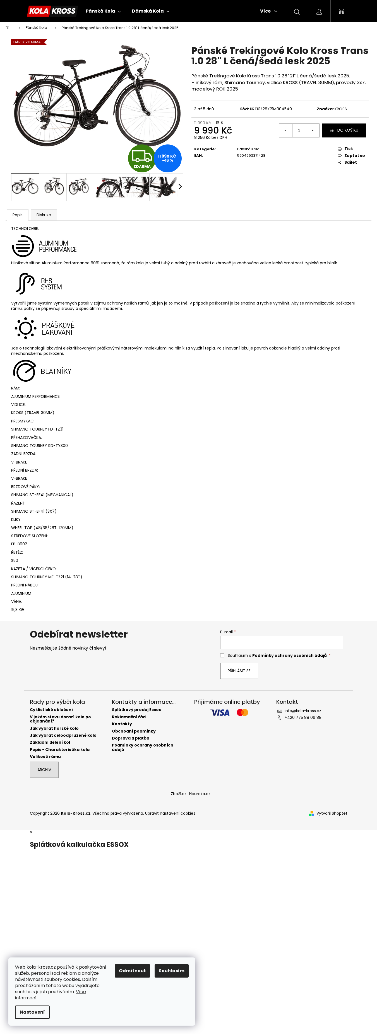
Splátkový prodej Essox (136, 710)
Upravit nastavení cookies (170, 813)
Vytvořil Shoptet (331, 813)
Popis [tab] (18, 215)
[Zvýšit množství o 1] (312, 130)
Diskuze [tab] (44, 215)
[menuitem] (103, 11)
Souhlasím (171, 971)
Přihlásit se (239, 671)
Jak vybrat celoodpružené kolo (63, 735)
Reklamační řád (129, 717)
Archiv (44, 769)
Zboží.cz (178, 794)
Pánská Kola (248, 149)
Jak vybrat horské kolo (54, 728)
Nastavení (32, 1012)
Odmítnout (132, 971)
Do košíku (347, 130)
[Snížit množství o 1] (285, 130)
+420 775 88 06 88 (303, 717)
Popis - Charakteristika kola (60, 750)
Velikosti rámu (45, 757)
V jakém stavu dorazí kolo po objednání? (60, 719)
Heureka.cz (199, 794)
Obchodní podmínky (134, 731)
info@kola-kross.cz (303, 711)
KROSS (341, 109)
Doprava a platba (130, 738)
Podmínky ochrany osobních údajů (289, 655)
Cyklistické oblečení (51, 710)
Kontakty (122, 724)
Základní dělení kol (50, 742)
